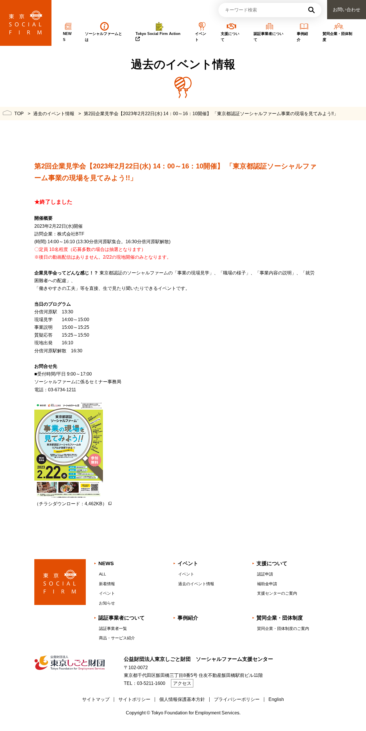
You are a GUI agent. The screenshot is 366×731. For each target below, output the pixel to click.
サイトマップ (96, 699)
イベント (107, 593)
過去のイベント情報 (196, 583)
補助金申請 (267, 583)
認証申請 (265, 574)
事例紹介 (188, 618)
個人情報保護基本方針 (182, 699)
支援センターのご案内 (277, 593)
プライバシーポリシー (237, 699)
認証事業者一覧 (113, 628)
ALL (102, 574)
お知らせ (107, 603)
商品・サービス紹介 (117, 638)
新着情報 (107, 583)
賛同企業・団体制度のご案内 (283, 628)
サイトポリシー (134, 699)
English (276, 699)
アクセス (182, 683)
